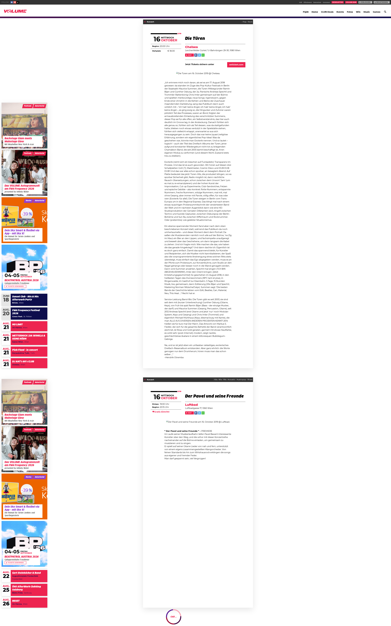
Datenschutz (317, 2)
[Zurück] (145, 21)
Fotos (350, 12)
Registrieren (382, 2)
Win (358, 12)
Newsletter (337, 2)
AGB (300, 2)
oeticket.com (236, 65)
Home (315, 12)
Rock (250, 22)
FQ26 (306, 12)
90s (224, 379)
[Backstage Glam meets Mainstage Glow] (24, 125)
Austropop (241, 379)
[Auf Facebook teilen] (195, 55)
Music (367, 12)
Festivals (27, 106)
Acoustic (231, 379)
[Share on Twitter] (199, 55)
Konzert (150, 22)
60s (215, 379)
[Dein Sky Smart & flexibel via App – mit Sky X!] (24, 220)
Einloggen (366, 2)
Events (340, 12)
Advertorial (39, 106)
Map (190, 55)
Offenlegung (308, 2)
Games (376, 12)
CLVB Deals (327, 12)
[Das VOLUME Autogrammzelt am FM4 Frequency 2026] (24, 173)
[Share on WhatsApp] (203, 55)
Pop (244, 22)
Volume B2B (351, 2)
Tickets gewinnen (16, 286)
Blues (250, 379)
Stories (28, 201)
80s (220, 379)
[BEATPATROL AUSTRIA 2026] (24, 267)
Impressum (326, 2)
